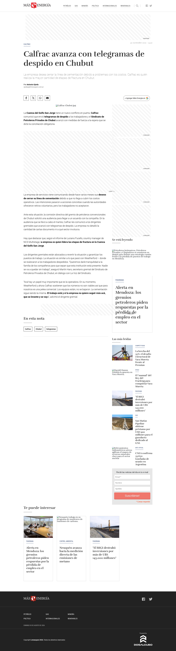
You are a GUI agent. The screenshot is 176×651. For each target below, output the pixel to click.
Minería (85, 6)
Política (95, 6)
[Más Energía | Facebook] (147, 6)
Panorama (119, 280)
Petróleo (67, 6)
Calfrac (27, 44)
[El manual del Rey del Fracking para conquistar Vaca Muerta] (122, 377)
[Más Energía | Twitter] (150, 6)
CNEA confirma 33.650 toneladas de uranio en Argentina (143, 459)
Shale (137, 370)
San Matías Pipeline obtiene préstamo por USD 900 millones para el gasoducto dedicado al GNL (143, 431)
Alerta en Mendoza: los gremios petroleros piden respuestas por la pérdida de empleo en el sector (131, 305)
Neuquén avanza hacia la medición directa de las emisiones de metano (71, 554)
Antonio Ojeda (33, 85)
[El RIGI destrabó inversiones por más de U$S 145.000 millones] (122, 398)
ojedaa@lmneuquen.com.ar (34, 87)
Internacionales (110, 6)
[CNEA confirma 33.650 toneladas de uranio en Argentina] (122, 454)
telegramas (51, 329)
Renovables (125, 6)
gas (136, 415)
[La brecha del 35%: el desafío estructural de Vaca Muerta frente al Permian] (122, 352)
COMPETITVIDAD (140, 346)
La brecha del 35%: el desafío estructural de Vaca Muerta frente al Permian (143, 358)
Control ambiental (66, 541)
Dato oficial (139, 448)
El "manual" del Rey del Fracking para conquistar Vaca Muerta (143, 381)
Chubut (39, 329)
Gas (76, 6)
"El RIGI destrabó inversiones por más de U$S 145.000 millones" (143, 403)
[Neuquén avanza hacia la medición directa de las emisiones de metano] (71, 527)
